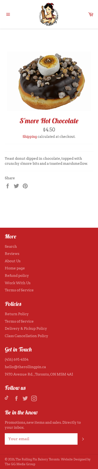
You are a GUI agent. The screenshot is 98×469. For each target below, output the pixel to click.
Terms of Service (19, 290)
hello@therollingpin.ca (25, 367)
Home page (15, 268)
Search (11, 246)
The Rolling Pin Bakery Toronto (37, 459)
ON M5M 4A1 (61, 374)
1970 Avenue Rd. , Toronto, (27, 374)
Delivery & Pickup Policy (26, 328)
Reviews (12, 254)
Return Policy (17, 314)
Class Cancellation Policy (26, 336)
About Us (12, 261)
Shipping (30, 137)
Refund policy (17, 275)
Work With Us (17, 283)
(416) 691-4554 (17, 359)
